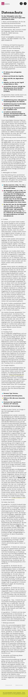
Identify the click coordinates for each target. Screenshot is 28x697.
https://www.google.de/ (16, 374)
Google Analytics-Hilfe (18, 497)
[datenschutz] (19, 685)
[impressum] (8, 685)
